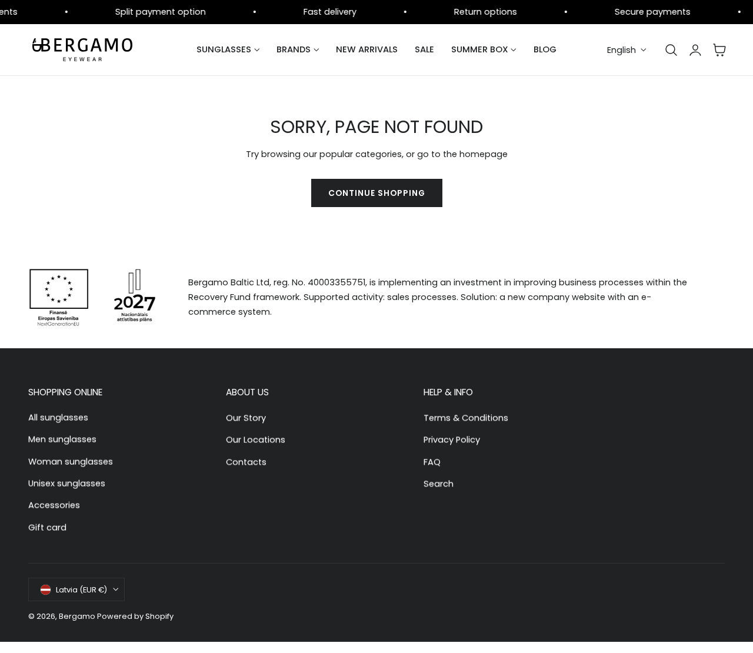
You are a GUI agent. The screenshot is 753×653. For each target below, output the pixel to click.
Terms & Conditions (466, 418)
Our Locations (255, 439)
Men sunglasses (62, 439)
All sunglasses (58, 418)
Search (439, 483)
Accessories (54, 505)
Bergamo (77, 616)
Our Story (246, 418)
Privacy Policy (452, 439)
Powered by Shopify (135, 616)
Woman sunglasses (70, 461)
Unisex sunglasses (66, 483)
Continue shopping (376, 193)
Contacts (246, 461)
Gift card (47, 527)
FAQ (432, 461)
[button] (671, 50)
